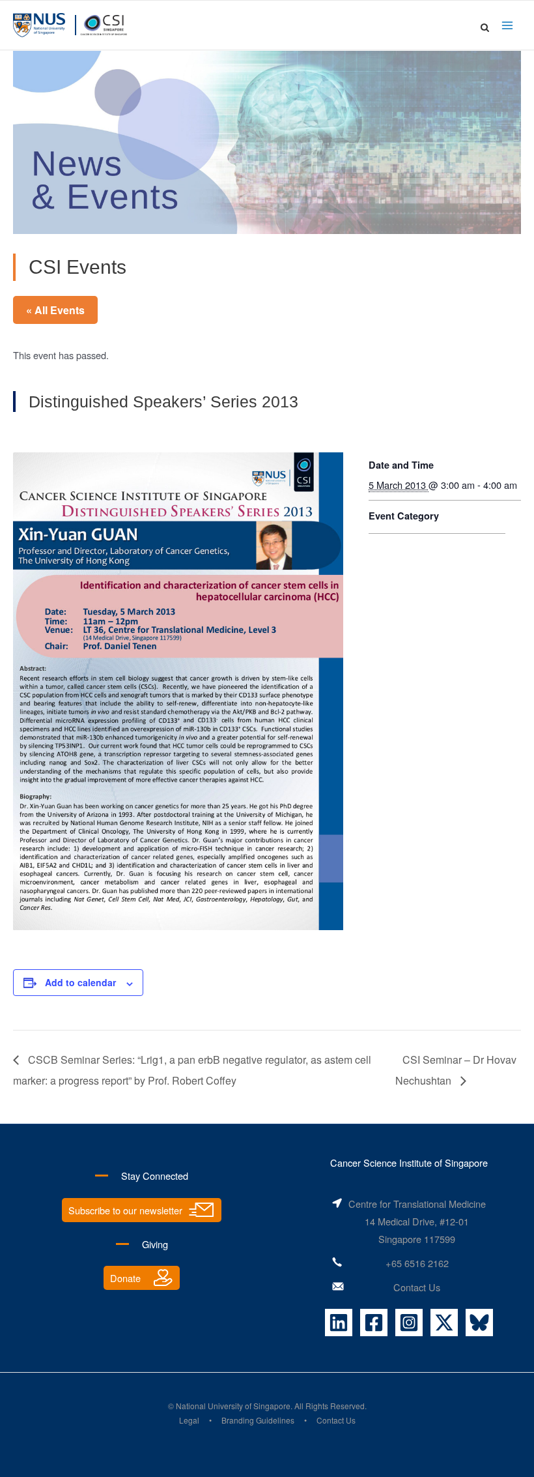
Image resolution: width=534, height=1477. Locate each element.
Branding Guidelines (257, 1420)
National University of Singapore (233, 1405)
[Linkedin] (338, 1322)
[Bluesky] (479, 1322)
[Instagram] (409, 1322)
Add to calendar (80, 982)
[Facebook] (373, 1322)
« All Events (55, 309)
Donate (125, 1278)
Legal (189, 1420)
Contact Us (416, 1287)
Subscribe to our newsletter (125, 1210)
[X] (444, 1322)
